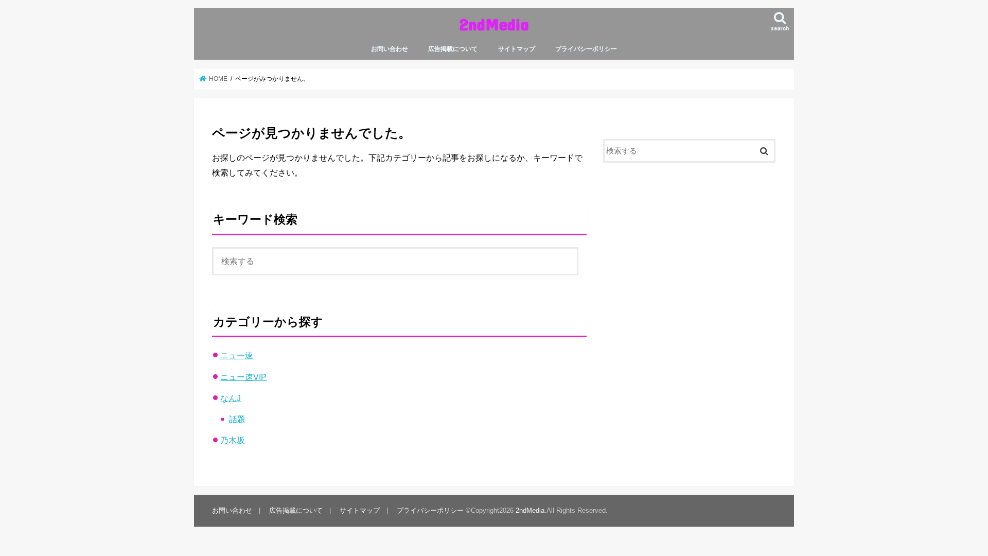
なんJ (230, 398)
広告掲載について (453, 49)
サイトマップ (516, 49)
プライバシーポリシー (586, 49)
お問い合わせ (389, 49)
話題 (237, 419)
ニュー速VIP (243, 376)
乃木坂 (232, 440)
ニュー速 (236, 355)
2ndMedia (494, 24)
